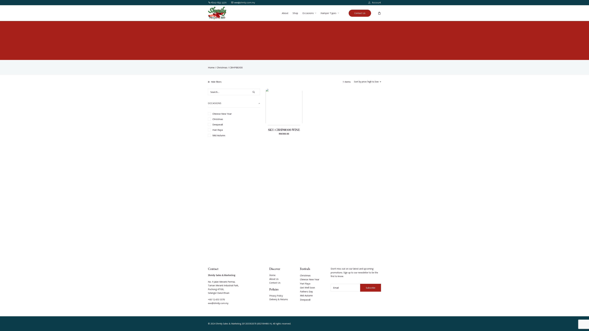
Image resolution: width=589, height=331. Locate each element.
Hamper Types (328, 13)
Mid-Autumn (306, 295)
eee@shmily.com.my (244, 2)
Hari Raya (305, 283)
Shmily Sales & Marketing (228, 323)
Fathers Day (306, 291)
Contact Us (274, 282)
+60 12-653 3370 (216, 299)
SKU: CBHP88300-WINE (284, 130)
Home (211, 67)
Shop (295, 13)
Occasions (308, 13)
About (285, 13)
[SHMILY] (217, 13)
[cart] (379, 13)
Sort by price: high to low (366, 81)
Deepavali (305, 299)
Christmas (222, 67)
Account (376, 2)
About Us (274, 279)
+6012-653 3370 (219, 2)
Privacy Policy (276, 295)
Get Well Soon (307, 287)
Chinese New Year (309, 279)
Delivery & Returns (278, 299)
